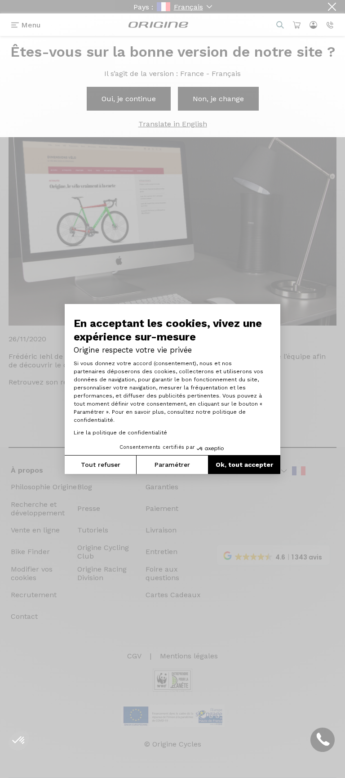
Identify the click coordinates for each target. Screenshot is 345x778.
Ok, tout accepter (244, 464)
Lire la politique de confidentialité (120, 432)
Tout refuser (100, 464)
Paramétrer (172, 464)
